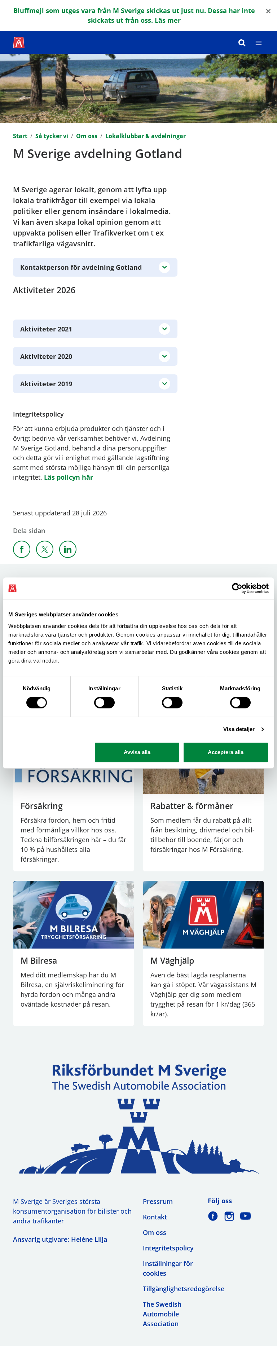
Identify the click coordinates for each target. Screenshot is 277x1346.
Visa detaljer (239, 729)
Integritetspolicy (168, 1248)
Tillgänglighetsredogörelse (183, 1288)
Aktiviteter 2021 (46, 329)
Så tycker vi (51, 136)
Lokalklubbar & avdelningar (145, 136)
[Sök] (242, 42)
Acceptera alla (225, 752)
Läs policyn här (68, 477)
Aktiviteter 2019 (46, 383)
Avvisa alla (137, 752)
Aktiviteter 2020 (46, 356)
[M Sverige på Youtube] (245, 1216)
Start (20, 136)
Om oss (86, 136)
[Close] (268, 10)
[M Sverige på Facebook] (213, 1216)
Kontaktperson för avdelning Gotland (81, 267)
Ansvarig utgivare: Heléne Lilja (60, 1239)
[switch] (104, 702)
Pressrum (158, 1201)
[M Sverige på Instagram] (229, 1216)
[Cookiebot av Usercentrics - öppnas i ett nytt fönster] (237, 588)
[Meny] (258, 42)
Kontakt (155, 1217)
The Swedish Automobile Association (162, 1314)
